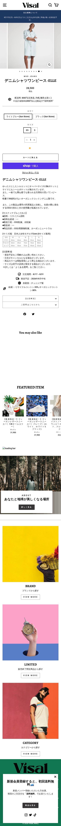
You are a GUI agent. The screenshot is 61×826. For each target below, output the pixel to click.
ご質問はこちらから (30, 305)
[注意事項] (30, 299)
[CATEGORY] (30, 711)
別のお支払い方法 (30, 172)
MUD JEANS (30, 76)
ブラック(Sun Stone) (45, 116)
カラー (30, 111)
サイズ (30, 125)
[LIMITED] (30, 632)
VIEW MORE (30, 597)
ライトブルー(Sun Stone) (18, 116)
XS (27, 130)
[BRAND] (30, 554)
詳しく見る (26, 507)
